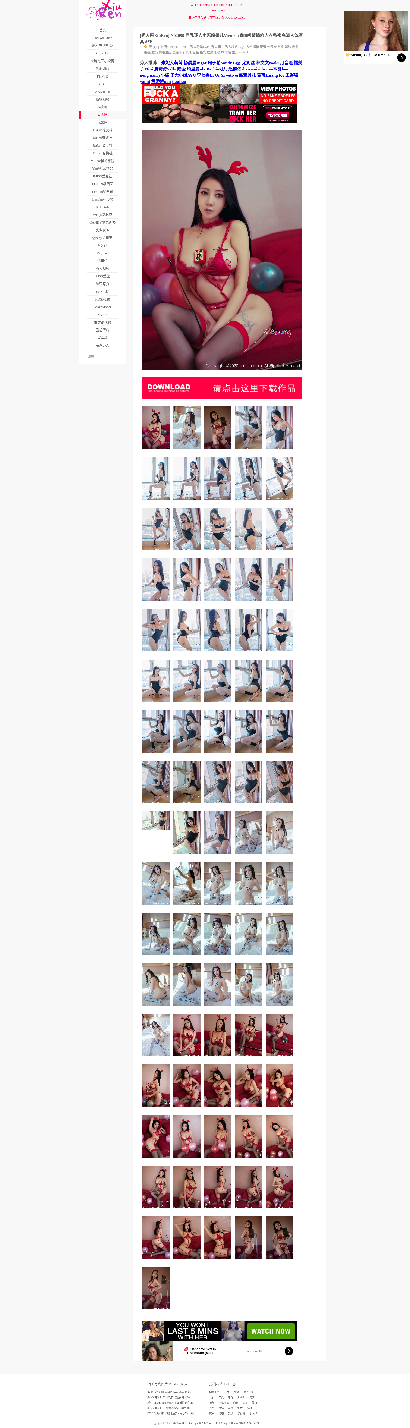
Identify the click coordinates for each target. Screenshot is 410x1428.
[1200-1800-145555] (249, 754)
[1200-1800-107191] (218, 450)
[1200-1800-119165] (218, 1209)
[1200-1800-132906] (187, 956)
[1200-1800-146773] (218, 501)
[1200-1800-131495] (280, 602)
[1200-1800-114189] (156, 1311)
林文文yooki (267, 62)
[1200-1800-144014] (280, 703)
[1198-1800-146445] (249, 501)
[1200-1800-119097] (218, 703)
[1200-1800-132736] (156, 450)
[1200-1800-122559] (249, 551)
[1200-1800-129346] (280, 1108)
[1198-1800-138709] (218, 653)
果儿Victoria (241, 52)
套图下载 (214, 1392)
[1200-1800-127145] (187, 703)
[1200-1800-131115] (156, 1058)
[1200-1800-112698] (249, 906)
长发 (211, 1397)
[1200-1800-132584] (249, 1058)
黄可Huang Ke (270, 75)
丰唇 (228, 52)
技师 (220, 52)
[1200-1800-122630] (218, 906)
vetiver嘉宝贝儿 (241, 75)
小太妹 (253, 1413)
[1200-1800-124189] (156, 703)
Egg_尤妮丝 (244, 62)
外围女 (272, 47)
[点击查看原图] (222, 371)
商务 (235, 1402)
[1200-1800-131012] (280, 653)
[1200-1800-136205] (156, 501)
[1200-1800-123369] (187, 1007)
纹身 (281, 47)
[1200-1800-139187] (280, 1007)
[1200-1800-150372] (249, 804)
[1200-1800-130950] (187, 1108)
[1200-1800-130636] (187, 450)
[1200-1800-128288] (156, 653)
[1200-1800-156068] (280, 501)
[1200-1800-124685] (280, 1209)
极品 (195, 52)
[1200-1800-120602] (280, 906)
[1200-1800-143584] (280, 754)
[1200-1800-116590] (218, 1007)
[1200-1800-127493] (156, 1209)
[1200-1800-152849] (249, 653)
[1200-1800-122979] (156, 1159)
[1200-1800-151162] (280, 450)
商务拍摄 (248, 1392)
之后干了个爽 (182, 52)
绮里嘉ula (196, 69)
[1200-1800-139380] (187, 754)
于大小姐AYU (183, 75)
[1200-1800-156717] (187, 551)
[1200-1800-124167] (280, 855)
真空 (211, 1408)
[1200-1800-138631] (218, 1260)
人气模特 (252, 47)
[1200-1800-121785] (249, 956)
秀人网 (216, 47)
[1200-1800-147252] (280, 804)
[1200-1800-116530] (249, 1209)
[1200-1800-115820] (218, 1159)
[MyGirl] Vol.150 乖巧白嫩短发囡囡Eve (168, 1397)
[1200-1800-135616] (187, 804)
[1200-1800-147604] (156, 754)
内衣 (252, 1397)
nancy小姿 (159, 75)
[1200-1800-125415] (156, 1007)
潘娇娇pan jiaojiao (168, 81)
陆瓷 (181, 69)
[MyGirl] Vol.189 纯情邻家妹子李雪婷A (169, 1408)
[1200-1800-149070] (187, 906)
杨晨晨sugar (195, 62)
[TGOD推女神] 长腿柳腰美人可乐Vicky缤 (170, 1413)
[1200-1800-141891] (187, 1058)
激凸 (154, 52)
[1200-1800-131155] (156, 1260)
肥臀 (263, 47)
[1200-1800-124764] (249, 1108)
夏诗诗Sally (165, 69)
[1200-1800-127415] (156, 1108)
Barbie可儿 (216, 69)
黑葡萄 (241, 1413)
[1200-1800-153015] (218, 804)
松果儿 (212, 52)
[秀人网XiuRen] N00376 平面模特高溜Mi (170, 1402)
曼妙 (288, 47)
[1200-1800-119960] (218, 1108)
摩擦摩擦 (224, 1402)
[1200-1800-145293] (156, 804)
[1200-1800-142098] (218, 855)
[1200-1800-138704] (187, 501)
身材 (249, 1408)
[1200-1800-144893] (218, 551)
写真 (230, 1408)
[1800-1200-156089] (156, 831)
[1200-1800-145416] (218, 754)
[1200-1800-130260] (280, 1159)
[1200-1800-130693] (156, 956)
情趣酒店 (165, 52)
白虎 (221, 1397)
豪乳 (203, 52)
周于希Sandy (220, 62)
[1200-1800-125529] (187, 1260)
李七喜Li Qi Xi (211, 75)
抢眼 (221, 1413)
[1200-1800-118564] (156, 906)
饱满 (221, 1408)
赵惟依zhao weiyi (244, 69)
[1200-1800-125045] (249, 1159)
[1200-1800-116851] (187, 1209)
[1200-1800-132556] (187, 602)
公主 (245, 1402)
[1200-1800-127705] (249, 1007)
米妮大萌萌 (172, 62)
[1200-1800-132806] (218, 602)
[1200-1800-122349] (280, 956)
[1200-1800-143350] (249, 703)
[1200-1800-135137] (280, 1058)
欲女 (211, 1413)
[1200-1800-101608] (249, 1260)
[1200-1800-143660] (156, 551)
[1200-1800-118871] (218, 1058)
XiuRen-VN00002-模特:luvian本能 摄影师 (170, 1392)
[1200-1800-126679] (249, 855)
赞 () (153, 47)
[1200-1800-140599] (249, 602)
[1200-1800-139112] (218, 956)
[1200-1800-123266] (156, 602)
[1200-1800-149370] (249, 450)
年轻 (230, 1397)
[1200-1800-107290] (280, 1260)
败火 (254, 1402)
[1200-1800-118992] (187, 1159)
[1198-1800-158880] (187, 855)
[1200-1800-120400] (187, 653)
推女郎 (220, 1423)
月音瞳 (286, 62)
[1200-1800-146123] (280, 551)
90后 (240, 1408)
